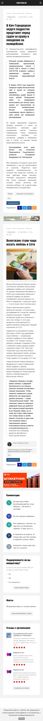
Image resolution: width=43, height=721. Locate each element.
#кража (10, 193)
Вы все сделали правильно (23, 516)
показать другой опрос (21, 587)
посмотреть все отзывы (21, 688)
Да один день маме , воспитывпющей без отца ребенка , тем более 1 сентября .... (23, 505)
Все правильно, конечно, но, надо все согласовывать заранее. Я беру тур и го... (24, 526)
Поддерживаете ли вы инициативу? (18, 562)
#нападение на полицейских (25, 193)
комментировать (13, 203)
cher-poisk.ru (21, 3)
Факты (9, 600)
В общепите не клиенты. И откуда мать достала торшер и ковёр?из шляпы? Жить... (24, 536)
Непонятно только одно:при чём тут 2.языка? (24, 546)
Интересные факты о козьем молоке (21, 606)
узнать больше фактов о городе (21, 613)
